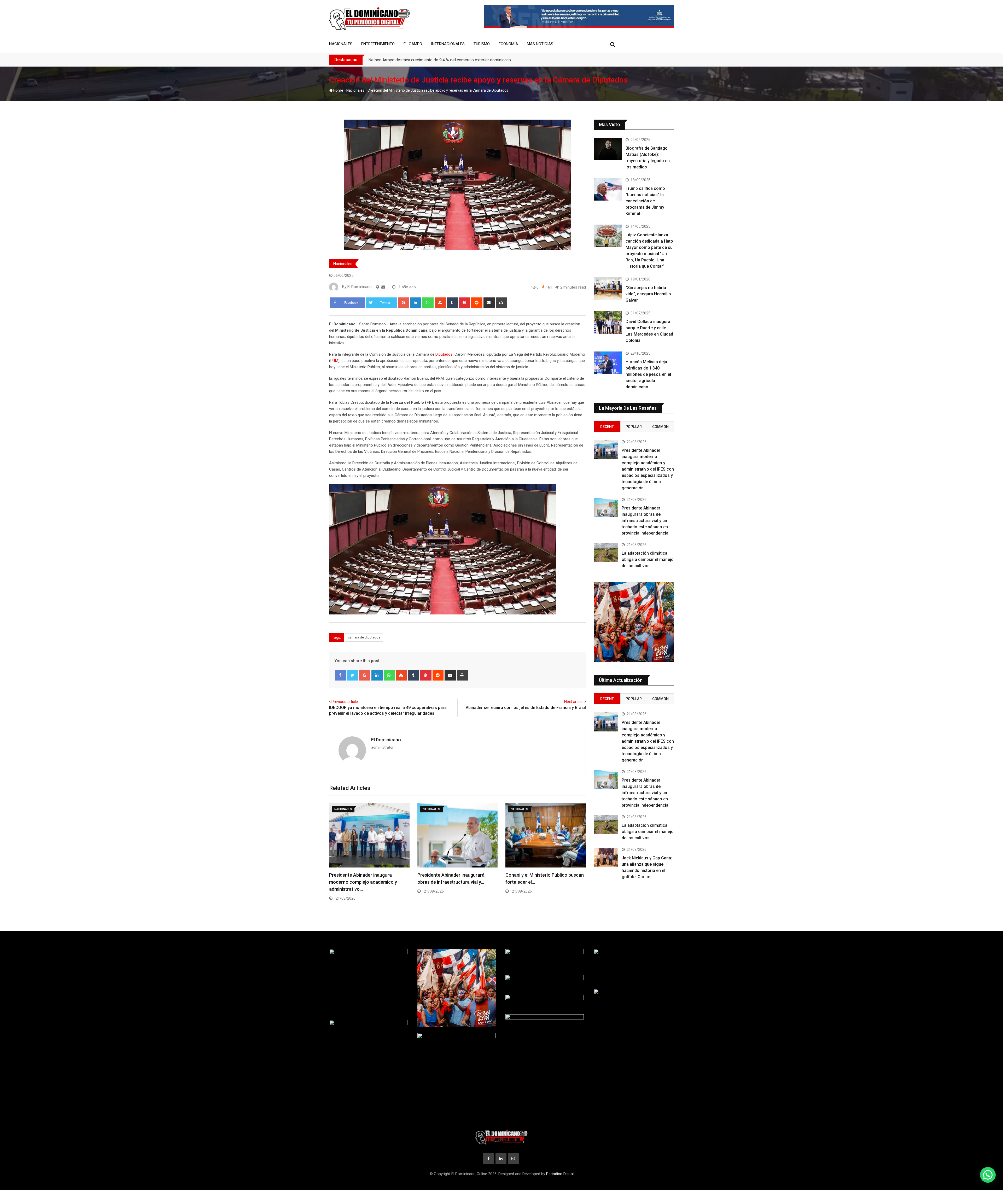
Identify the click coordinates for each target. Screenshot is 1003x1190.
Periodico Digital (560, 1173)
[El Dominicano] (383, 287)
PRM (334, 360)
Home (338, 90)
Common (660, 427)
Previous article (344, 701)
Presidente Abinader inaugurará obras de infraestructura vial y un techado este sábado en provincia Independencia (645, 521)
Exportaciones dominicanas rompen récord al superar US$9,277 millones (434, 59)
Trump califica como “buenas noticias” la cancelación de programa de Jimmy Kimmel (645, 201)
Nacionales (340, 44)
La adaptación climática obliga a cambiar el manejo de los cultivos (648, 559)
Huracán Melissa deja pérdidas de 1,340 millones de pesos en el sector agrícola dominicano (648, 374)
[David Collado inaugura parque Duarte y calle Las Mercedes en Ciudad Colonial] (608, 322)
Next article (574, 701)
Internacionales (448, 44)
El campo (413, 44)
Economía (508, 44)
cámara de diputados (364, 637)
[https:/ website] (377, 287)
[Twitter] (352, 675)
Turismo (482, 44)
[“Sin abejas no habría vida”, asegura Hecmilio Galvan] (608, 288)
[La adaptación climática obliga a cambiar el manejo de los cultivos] (606, 552)
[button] (988, 1175)
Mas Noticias (540, 44)
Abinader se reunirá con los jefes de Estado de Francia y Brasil (526, 707)
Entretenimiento (378, 44)
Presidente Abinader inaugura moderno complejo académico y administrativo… (363, 882)
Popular (634, 427)
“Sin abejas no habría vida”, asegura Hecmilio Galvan (648, 294)
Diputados (444, 354)
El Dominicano (386, 739)
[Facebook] (340, 675)
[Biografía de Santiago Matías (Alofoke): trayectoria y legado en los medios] (608, 149)
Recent (607, 427)
